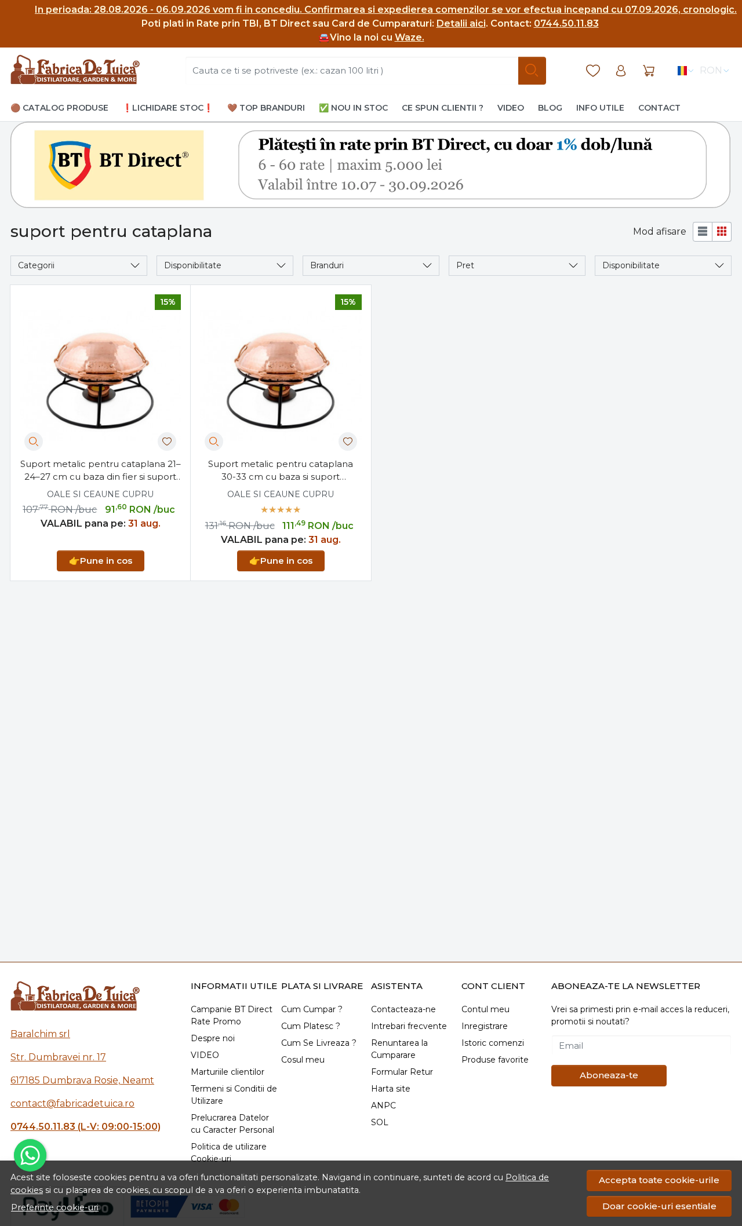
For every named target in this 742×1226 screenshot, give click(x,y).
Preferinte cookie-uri (55, 1207)
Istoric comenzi (492, 1043)
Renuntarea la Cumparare (399, 1049)
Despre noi (213, 1038)
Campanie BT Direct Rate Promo (231, 1015)
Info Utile (600, 108)
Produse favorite (495, 1059)
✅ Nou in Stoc (353, 108)
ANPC (383, 1105)
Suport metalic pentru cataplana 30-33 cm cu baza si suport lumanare (280, 471)
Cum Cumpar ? (312, 1009)
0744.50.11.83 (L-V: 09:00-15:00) (85, 1126)
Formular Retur (402, 1072)
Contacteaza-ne (403, 1009)
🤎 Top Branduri (266, 108)
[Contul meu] (620, 71)
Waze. (409, 37)
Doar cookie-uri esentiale (659, 1206)
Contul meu (485, 1009)
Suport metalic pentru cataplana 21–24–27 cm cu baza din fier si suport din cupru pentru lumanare (100, 471)
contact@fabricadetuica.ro (72, 1103)
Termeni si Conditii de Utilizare (234, 1094)
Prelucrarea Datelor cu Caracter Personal (232, 1123)
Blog (550, 108)
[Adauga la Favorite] (167, 441)
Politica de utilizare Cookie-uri (229, 1152)
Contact (659, 108)
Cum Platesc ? (310, 1026)
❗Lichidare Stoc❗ (167, 108)
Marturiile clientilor (227, 1072)
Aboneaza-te (609, 1075)
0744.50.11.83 (566, 23)
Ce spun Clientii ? (442, 108)
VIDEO (205, 1055)
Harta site (390, 1088)
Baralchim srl (40, 1033)
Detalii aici (461, 23)
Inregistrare (484, 1026)
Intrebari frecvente (409, 1026)
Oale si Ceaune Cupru (100, 494)
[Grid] (722, 232)
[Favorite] (593, 71)
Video (510, 108)
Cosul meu (303, 1059)
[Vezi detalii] (33, 441)
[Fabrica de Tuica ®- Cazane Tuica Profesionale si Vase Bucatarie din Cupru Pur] (75, 71)
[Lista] (702, 232)
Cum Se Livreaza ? (319, 1043)
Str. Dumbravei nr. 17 (58, 1057)
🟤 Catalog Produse (59, 108)
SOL (379, 1122)
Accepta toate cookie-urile (659, 1179)
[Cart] (648, 71)
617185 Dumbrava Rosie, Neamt (82, 1080)
